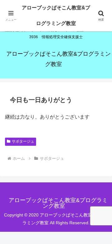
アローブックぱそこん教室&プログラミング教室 (56, 15)
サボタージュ (23, 141)
